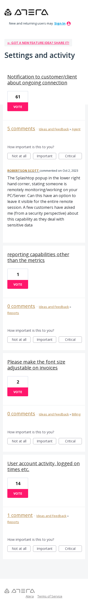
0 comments (21, 306)
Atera (30, 596)
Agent (76, 129)
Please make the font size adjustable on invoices (36, 364)
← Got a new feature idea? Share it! (38, 42)
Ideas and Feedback (54, 129)
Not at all (21, 156)
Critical (73, 156)
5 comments (21, 128)
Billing (76, 414)
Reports (13, 313)
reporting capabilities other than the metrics (38, 257)
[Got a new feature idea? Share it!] (26, 12)
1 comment (20, 515)
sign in (60, 23)
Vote (17, 107)
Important (46, 156)
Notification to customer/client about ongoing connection (42, 79)
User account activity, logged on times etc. (43, 466)
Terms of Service (49, 596)
